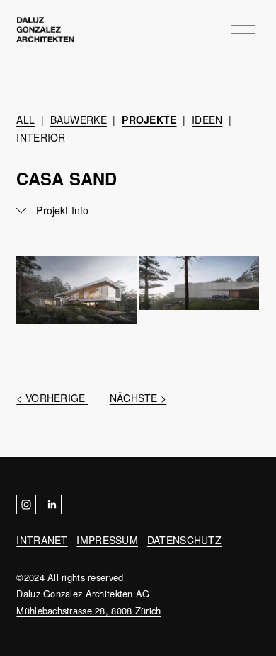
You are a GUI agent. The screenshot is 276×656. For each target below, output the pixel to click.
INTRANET (41, 540)
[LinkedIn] (52, 504)
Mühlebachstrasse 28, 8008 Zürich (88, 610)
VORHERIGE (55, 398)
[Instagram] (26, 504)
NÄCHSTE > (138, 398)
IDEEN (207, 120)
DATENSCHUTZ (184, 540)
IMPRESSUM (107, 540)
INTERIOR (40, 137)
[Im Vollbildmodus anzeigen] (76, 290)
